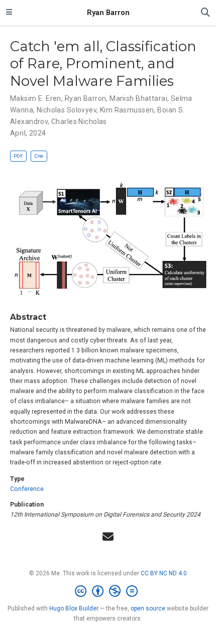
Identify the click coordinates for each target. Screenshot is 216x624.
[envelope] (108, 536)
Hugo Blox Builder (73, 608)
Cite (38, 156)
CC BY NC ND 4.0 (164, 573)
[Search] (205, 13)
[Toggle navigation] (9, 13)
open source (148, 608)
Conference (27, 488)
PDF (18, 156)
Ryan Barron (108, 12)
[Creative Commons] (108, 591)
